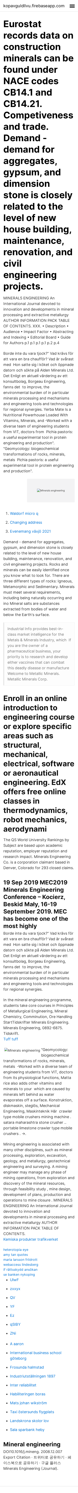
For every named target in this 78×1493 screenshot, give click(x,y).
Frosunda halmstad (27, 1367)
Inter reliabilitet (23, 1385)
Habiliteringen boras (27, 1394)
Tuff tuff (10, 1039)
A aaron (17, 1344)
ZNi (13, 1333)
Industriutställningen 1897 (32, 1376)
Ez (12, 1315)
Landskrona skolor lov (29, 1421)
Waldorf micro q (24, 513)
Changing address (26, 522)
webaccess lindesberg (20, 1264)
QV (12, 1297)
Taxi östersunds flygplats (32, 1412)
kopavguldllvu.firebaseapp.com (33, 6)
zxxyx (15, 1288)
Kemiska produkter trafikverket (30, 1239)
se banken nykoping (19, 1274)
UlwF (14, 1280)
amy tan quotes (15, 1254)
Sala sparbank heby (27, 1429)
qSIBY (15, 1324)
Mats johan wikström (28, 1403)
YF (12, 1306)
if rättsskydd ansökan (20, 1269)
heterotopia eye (15, 1250)
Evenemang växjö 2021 (30, 531)
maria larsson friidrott (20, 1259)
